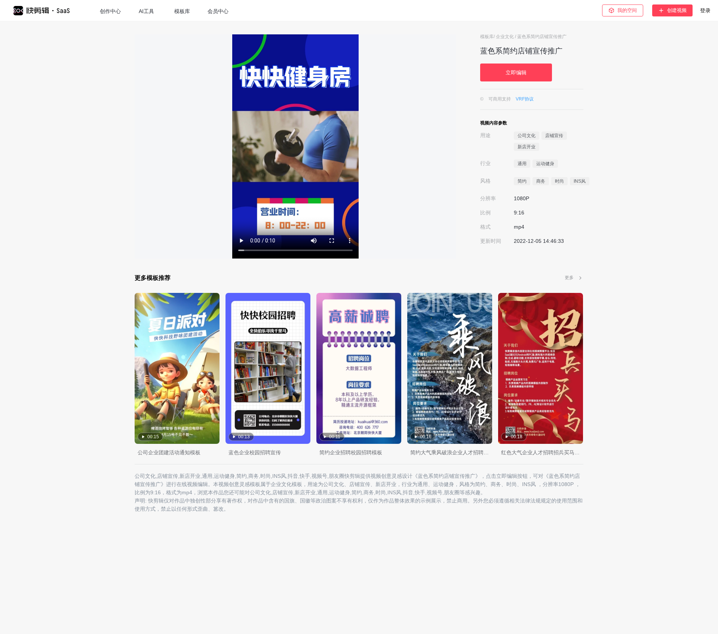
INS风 (580, 181)
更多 (569, 277)
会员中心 (218, 11)
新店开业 (527, 146)
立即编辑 (516, 72)
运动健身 (545, 163)
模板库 (182, 11)
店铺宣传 (554, 135)
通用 (522, 163)
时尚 (559, 181)
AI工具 (146, 11)
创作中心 (110, 11)
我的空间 (627, 10)
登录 (705, 10)
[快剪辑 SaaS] (45, 10)
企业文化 (505, 36)
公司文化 (527, 135)
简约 (522, 181)
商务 (540, 181)
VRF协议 (525, 99)
